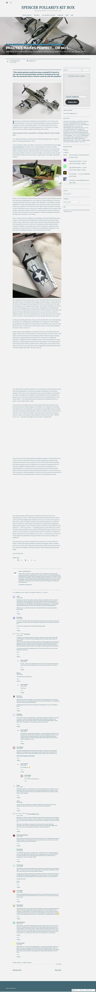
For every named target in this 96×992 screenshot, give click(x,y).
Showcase (60, 15)
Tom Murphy (27, 634)
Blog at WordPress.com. (11, 988)
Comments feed (86, 210)
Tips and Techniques (55, 44)
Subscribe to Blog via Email (76, 76)
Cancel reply (58, 963)
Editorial (37, 15)
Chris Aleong (27, 962)
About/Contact (27, 15)
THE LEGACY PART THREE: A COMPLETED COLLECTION (75, 121)
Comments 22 (32, 61)
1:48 (7, 44)
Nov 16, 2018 (19, 923)
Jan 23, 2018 (19, 866)
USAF (62, 44)
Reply (18, 614)
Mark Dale (19, 696)
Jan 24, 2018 (19, 906)
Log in (73, 210)
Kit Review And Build (18, 44)
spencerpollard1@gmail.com (70, 113)
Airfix (10, 44)
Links (66, 15)
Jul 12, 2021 (19, 944)
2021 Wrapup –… (73, 174)
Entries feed (78, 210)
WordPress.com (68, 211)
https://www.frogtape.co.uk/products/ (26, 756)
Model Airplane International (31, 44)
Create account (67, 210)
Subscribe (72, 102)
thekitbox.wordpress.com (26, 584)
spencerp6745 (16, 61)
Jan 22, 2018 (19, 598)
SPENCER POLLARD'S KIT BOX (48, 7)
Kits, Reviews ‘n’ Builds (48, 15)
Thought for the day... (44, 44)
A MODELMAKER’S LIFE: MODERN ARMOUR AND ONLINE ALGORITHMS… (75, 138)
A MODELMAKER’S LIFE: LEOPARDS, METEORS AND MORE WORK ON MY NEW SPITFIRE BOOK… (75, 132)
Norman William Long (33, 814)
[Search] (11, 3)
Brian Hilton (20, 849)
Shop (72, 15)
